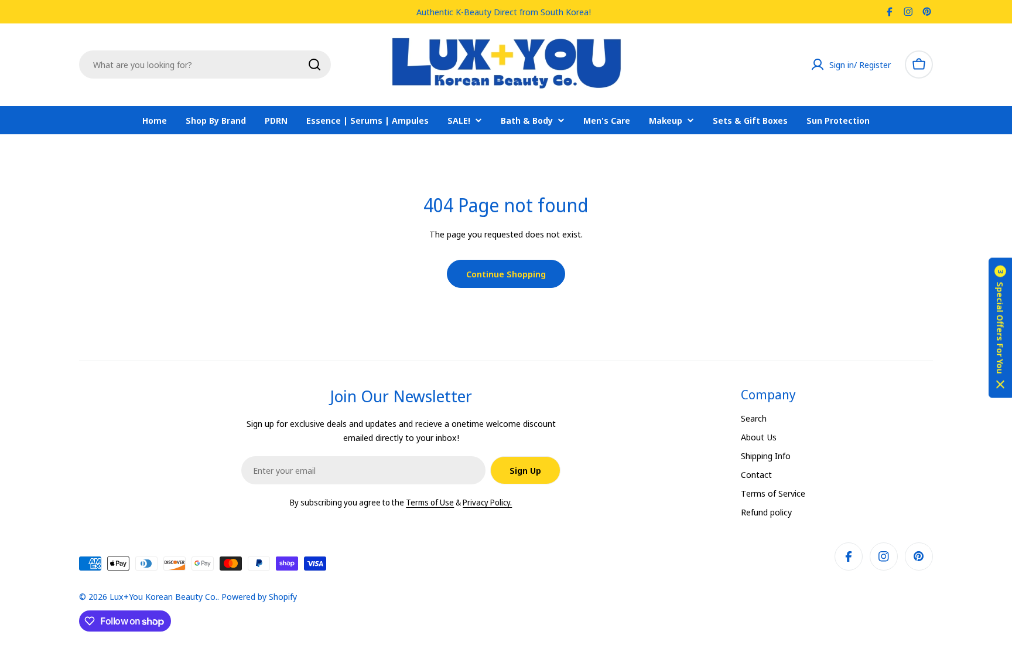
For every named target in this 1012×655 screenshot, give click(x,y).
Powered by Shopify (259, 596)
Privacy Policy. (487, 502)
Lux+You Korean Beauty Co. (163, 596)
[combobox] (205, 64)
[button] (1000, 327)
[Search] (314, 64)
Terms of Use (430, 502)
